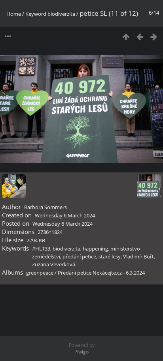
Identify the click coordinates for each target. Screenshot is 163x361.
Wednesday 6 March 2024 (65, 215)
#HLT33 (41, 248)
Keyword (35, 13)
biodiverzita (61, 13)
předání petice (79, 256)
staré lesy (110, 256)
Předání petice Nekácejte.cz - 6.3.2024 (101, 272)
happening (95, 248)
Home (13, 13)
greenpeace (39, 272)
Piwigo (81, 351)
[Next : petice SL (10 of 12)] (154, 36)
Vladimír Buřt (138, 256)
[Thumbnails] (126, 36)
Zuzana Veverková (53, 264)
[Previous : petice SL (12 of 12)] (140, 36)
